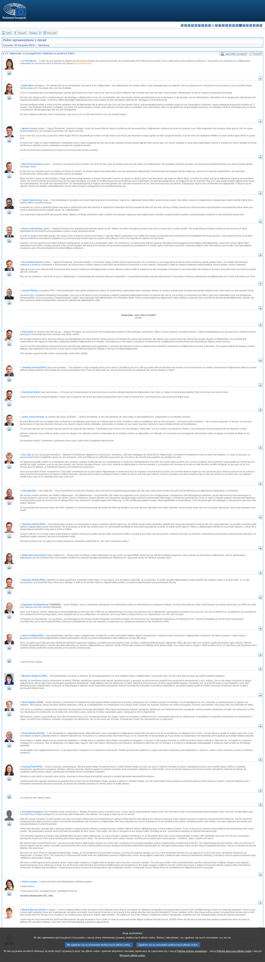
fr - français (209, 25)
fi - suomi (257, 25)
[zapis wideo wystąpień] (9, 73)
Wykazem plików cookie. (132, 955)
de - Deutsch (196, 25)
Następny (34, 33)
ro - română (247, 25)
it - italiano (219, 25)
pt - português (243, 25)
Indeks (8, 33)
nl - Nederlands (237, 25)
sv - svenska (261, 25)
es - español (185, 25)
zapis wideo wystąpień (235, 54)
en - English (206, 25)
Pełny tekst (51, 33)
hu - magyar (230, 25)
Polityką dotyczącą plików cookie (234, 951)
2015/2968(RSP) (82, 63)
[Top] (260, 79)
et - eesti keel (199, 25)
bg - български (182, 25)
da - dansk (192, 25)
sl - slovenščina (254, 25)
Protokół (257, 54)
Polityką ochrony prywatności (192, 951)
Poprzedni (22, 33)
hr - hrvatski (216, 25)
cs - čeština (189, 25)
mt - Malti (233, 25)
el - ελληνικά (202, 25)
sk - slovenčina (250, 25)
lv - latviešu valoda (223, 25)
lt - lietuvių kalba (226, 25)
